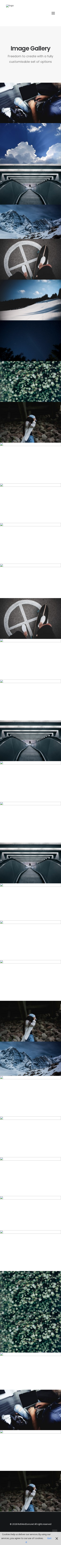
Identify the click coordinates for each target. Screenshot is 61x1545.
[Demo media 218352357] (30, 1332)
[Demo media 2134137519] (30, 781)
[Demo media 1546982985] (30, 940)
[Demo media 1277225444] (30, 259)
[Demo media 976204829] (30, 381)
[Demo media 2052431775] (30, 1059)
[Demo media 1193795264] (30, 143)
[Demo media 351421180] (30, 1213)
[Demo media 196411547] (30, 659)
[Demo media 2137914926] (30, 1410)
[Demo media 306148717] (30, 543)
